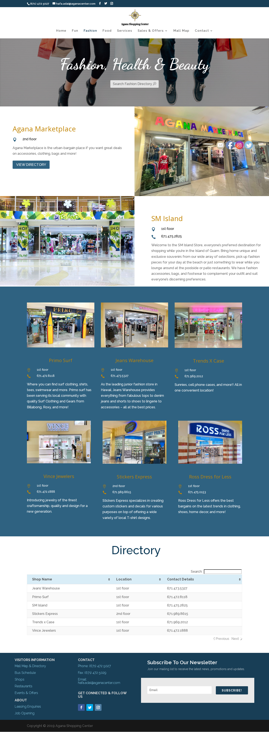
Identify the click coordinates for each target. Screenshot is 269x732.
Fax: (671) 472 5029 (92, 673)
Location (124, 579)
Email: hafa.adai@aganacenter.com (99, 681)
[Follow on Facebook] (81, 707)
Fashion (90, 31)
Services (124, 31)
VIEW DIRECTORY (31, 164)
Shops (19, 679)
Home (61, 31)
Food (107, 31)
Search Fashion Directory (132, 84)
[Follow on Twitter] (89, 707)
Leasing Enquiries (28, 706)
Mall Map (181, 31)
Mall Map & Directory (30, 666)
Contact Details (180, 579)
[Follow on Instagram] (98, 707)
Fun (75, 31)
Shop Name (42, 579)
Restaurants (23, 686)
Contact (202, 31)
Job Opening (24, 713)
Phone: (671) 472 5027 (94, 666)
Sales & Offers (151, 31)
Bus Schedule (25, 673)
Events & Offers (26, 693)
